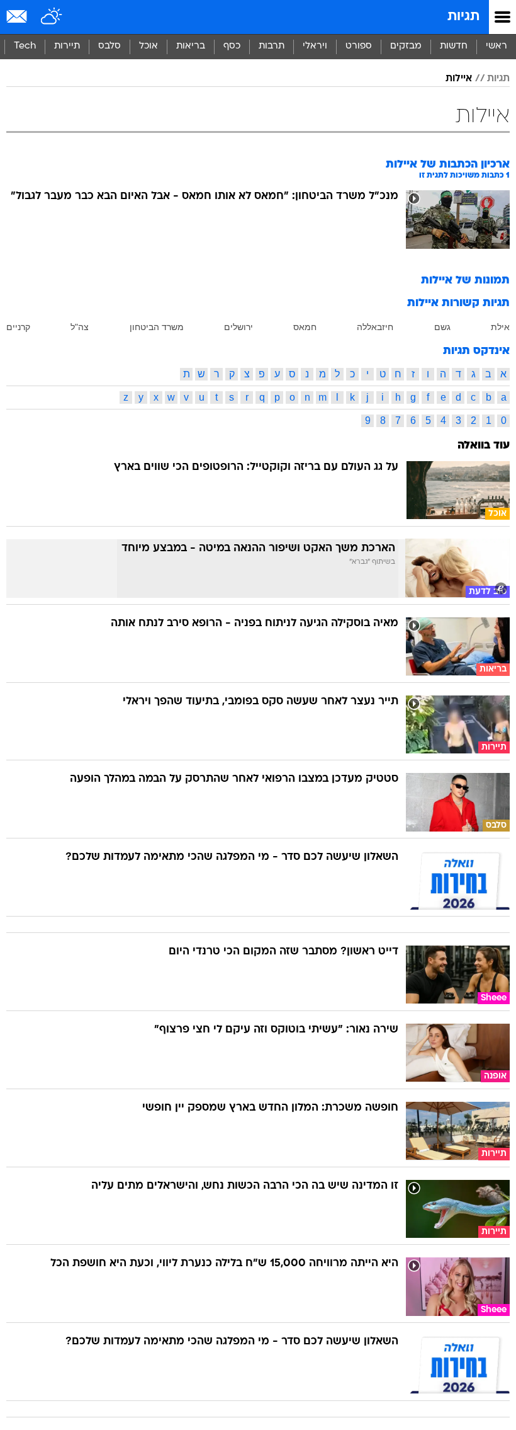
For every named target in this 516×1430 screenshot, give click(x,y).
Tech (25, 46)
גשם (442, 327)
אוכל (148, 46)
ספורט (358, 46)
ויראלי (315, 46)
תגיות (463, 16)
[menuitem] (453, 47)
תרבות (271, 46)
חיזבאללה (375, 327)
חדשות (454, 46)
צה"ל (79, 327)
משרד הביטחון (157, 327)
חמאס (305, 327)
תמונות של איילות (465, 280)
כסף (231, 46)
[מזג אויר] (52, 17)
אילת (500, 327)
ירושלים (238, 327)
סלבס (109, 46)
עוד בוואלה (483, 445)
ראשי (496, 46)
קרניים (18, 327)
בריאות (190, 46)
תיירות (67, 46)
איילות (459, 79)
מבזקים (406, 46)
